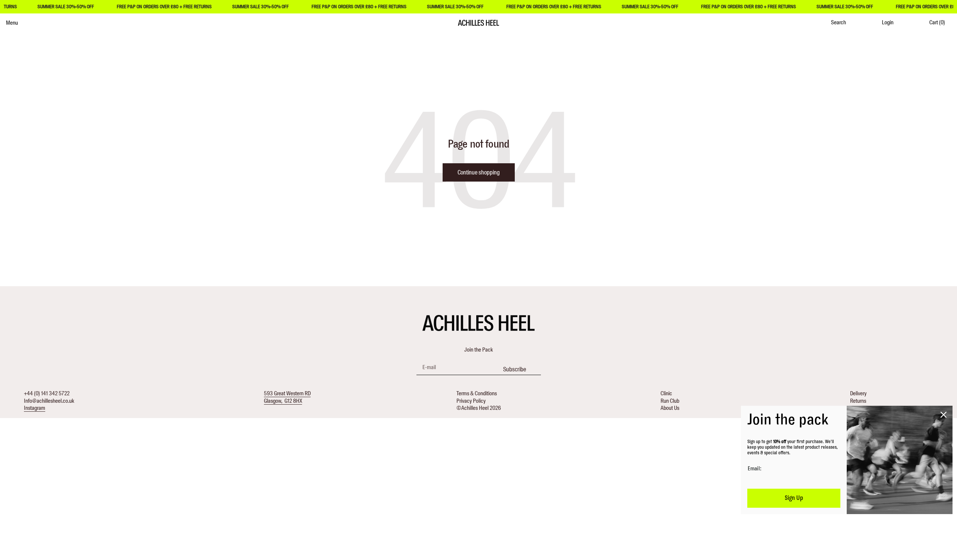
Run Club (670, 401)
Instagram (34, 408)
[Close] (944, 415)
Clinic (666, 393)
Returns (858, 401)
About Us (670, 408)
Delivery (858, 393)
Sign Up (794, 498)
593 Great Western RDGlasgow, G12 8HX (287, 397)
